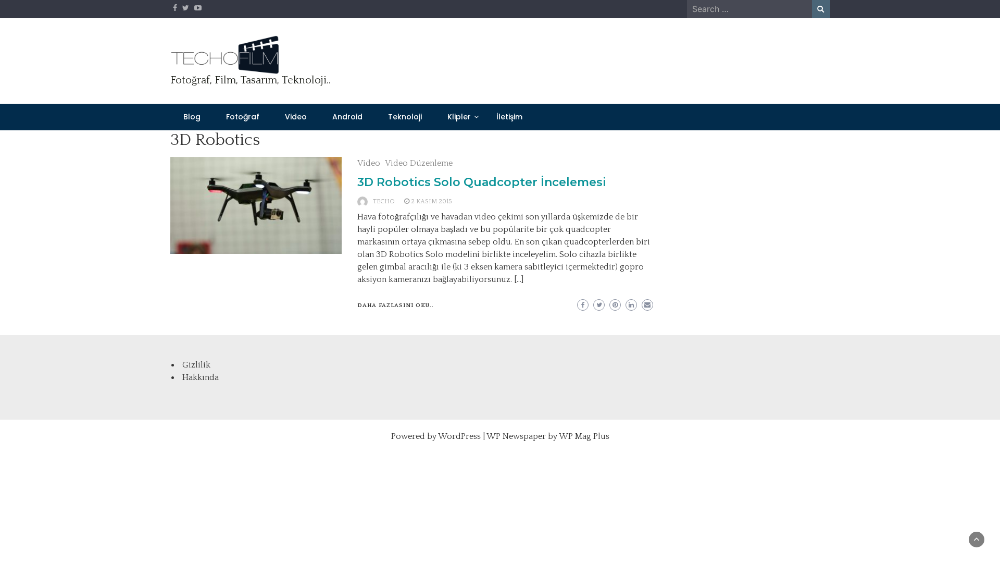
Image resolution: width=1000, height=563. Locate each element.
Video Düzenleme (419, 163)
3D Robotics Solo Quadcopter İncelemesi (481, 182)
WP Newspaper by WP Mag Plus (547, 436)
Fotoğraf (242, 117)
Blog (192, 117)
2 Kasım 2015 (431, 201)
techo (384, 201)
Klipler (459, 117)
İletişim (509, 117)
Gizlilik (196, 365)
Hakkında (200, 377)
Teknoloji (405, 117)
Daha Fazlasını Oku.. (395, 305)
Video (296, 117)
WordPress (459, 436)
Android (347, 117)
